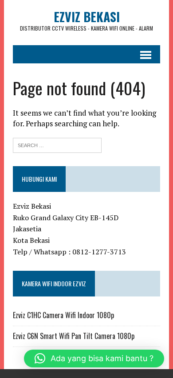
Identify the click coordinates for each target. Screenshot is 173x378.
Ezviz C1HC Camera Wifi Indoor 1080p (63, 315)
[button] (94, 358)
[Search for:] (57, 144)
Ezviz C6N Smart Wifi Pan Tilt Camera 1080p (73, 336)
